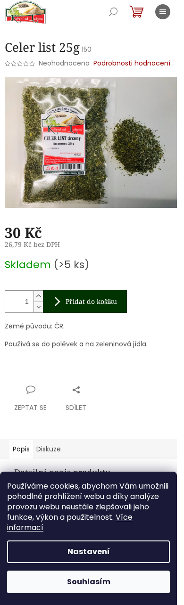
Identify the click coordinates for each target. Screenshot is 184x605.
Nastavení (88, 551)
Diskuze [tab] (48, 449)
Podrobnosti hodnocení (131, 63)
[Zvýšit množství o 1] (38, 296)
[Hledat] (113, 11)
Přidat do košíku (91, 301)
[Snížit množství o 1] (38, 307)
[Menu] (162, 11)
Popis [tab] (21, 449)
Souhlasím (88, 581)
